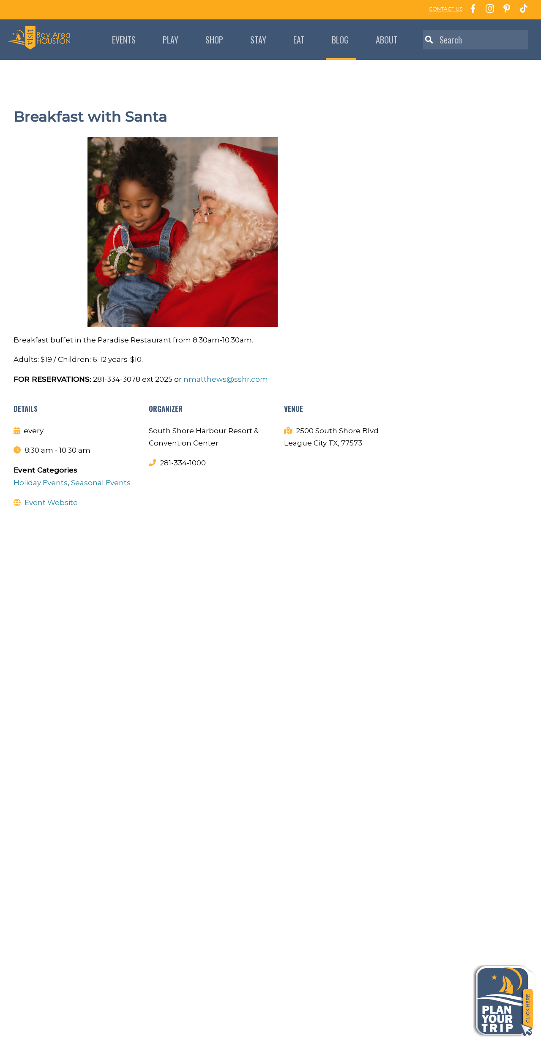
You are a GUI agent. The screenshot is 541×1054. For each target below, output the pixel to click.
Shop (214, 39)
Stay (258, 39)
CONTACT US (445, 8)
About (387, 39)
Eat (299, 39)
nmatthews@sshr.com (225, 379)
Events (124, 39)
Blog (340, 39)
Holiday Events (41, 482)
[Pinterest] (504, 9)
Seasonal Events (101, 482)
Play (170, 39)
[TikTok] (521, 9)
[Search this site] (475, 39)
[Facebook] (470, 9)
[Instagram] (487, 9)
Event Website (51, 502)
